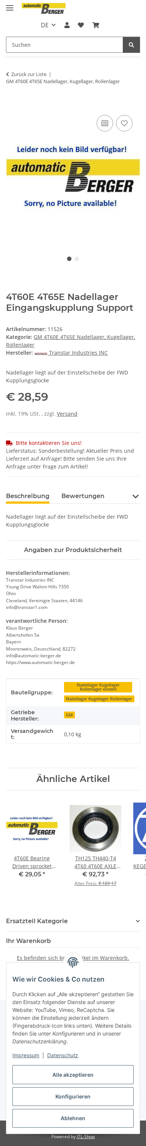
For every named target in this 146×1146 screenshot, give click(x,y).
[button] (67, 25)
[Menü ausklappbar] (9, 4)
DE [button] (45, 25)
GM (69, 715)
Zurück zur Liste (28, 74)
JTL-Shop (86, 1136)
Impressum (25, 1055)
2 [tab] (76, 259)
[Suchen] (131, 45)
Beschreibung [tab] (27, 496)
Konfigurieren (73, 1096)
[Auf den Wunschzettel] (124, 123)
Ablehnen (73, 1118)
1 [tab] (69, 259)
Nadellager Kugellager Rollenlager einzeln (98, 687)
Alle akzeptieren (73, 1074)
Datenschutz (62, 1055)
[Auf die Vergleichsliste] (105, 123)
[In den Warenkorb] (12, 105)
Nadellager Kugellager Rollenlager (99, 698)
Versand (67, 413)
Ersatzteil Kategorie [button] (37, 921)
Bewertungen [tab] (82, 496)
